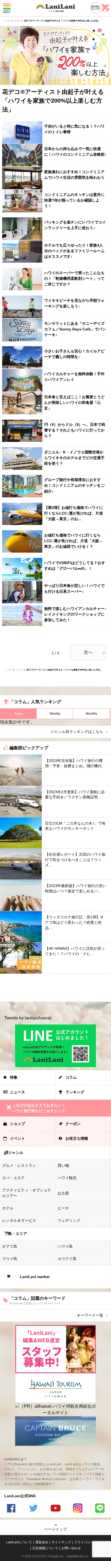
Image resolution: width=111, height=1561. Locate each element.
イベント (17, 1138)
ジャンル (15, 1152)
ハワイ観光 (67, 1178)
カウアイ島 (67, 1259)
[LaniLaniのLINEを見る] (100, 1508)
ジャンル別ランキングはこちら (76, 731)
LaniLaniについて (19, 1542)
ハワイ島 (65, 1246)
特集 (14, 1077)
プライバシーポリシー (90, 1542)
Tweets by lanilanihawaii (27, 1018)
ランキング (74, 1092)
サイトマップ (61, 1542)
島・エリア (17, 1233)
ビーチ (63, 1208)
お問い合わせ (71, 1548)
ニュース (17, 1092)
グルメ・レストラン (19, 1165)
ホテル (7, 1208)
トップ (6, 21)
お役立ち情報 (76, 1138)
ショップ (17, 1124)
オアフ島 (9, 1246)
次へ (88, 652)
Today (18, 714)
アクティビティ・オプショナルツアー (26, 1193)
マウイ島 (9, 1259)
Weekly (55, 714)
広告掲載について (45, 1548)
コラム (17, 21)
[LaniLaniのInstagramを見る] (78, 1508)
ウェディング (69, 1220)
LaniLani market (35, 1277)
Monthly (91, 714)
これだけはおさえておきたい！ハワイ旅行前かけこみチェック (38, 1108)
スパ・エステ (13, 1178)
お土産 (63, 1193)
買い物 (63, 1165)
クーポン (73, 1124)
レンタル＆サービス (19, 1220)
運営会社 (41, 1542)
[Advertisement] (55, 988)
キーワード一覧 (90, 1315)
